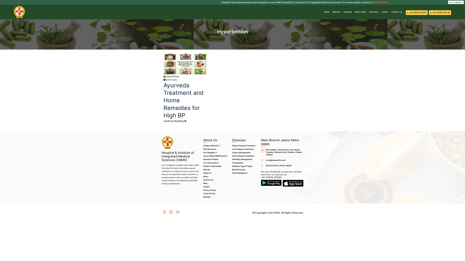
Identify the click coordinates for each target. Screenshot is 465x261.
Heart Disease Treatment (243, 156)
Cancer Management (241, 152)
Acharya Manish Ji (211, 146)
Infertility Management (242, 159)
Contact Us (396, 12)
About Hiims (360, 12)
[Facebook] (164, 211)
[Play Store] (271, 183)
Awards (206, 169)
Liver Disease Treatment (243, 149)
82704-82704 (367, 2)
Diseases (348, 12)
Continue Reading (173, 121)
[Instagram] (171, 211)
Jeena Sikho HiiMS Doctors (215, 156)
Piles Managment (239, 173)
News (205, 176)
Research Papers (210, 159)
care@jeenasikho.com (275, 160)
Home (326, 12)
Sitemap (207, 197)
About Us (207, 173)
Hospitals (374, 12)
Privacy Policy (209, 190)
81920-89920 (285, 165)
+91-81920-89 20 (441, 12)
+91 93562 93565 (271, 177)
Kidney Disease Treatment (244, 146)
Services (336, 12)
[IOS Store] (293, 183)
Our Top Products (211, 163)
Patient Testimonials (212, 166)
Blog (205, 183)
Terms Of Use (209, 193)
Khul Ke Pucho (209, 149)
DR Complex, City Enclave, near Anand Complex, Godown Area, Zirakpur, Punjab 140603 (284, 152)
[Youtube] (177, 211)
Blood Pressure (238, 169)
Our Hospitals (209, 152)
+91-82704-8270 (417, 12)
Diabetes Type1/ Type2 (242, 166)
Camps (385, 12)
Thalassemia (237, 163)
